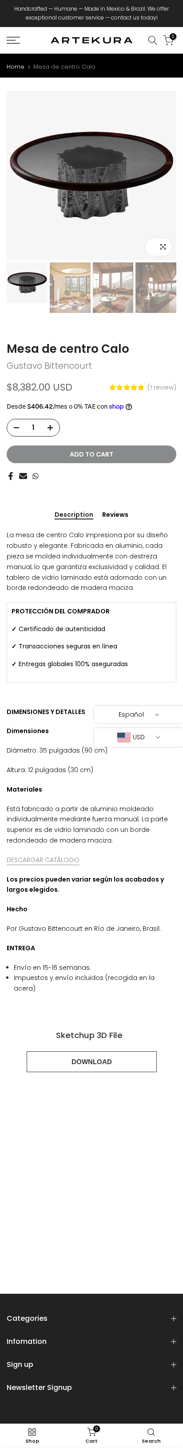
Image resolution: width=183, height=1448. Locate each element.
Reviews (115, 515)
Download (92, 1062)
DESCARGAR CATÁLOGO (43, 859)
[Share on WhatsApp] (36, 476)
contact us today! (134, 17)
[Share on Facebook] (11, 476)
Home (15, 67)
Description (74, 515)
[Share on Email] (23, 476)
